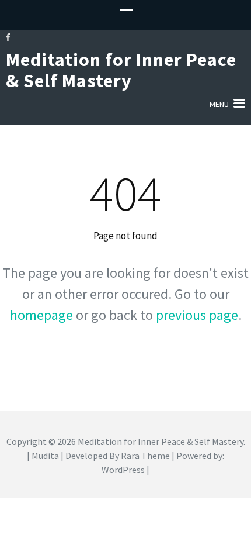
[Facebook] (8, 37)
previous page (197, 315)
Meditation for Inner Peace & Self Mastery (121, 70)
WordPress (123, 469)
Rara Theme (145, 455)
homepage (41, 315)
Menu (219, 104)
